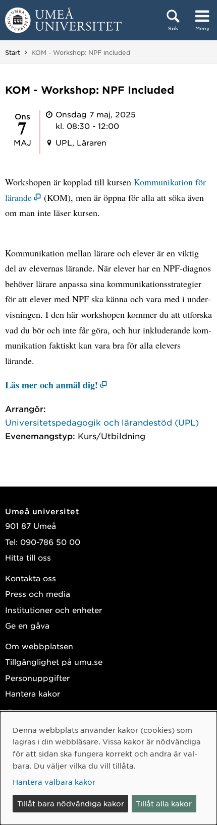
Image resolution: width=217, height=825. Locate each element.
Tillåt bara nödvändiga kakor (70, 803)
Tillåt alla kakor (164, 803)
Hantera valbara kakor (54, 781)
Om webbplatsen (39, 646)
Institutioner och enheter (53, 609)
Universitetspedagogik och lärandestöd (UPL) (102, 422)
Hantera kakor (32, 693)
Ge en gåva (27, 625)
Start (12, 52)
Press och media (37, 593)
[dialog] (108, 768)
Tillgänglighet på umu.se (53, 661)
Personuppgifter (37, 677)
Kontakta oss (30, 578)
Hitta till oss (28, 557)
